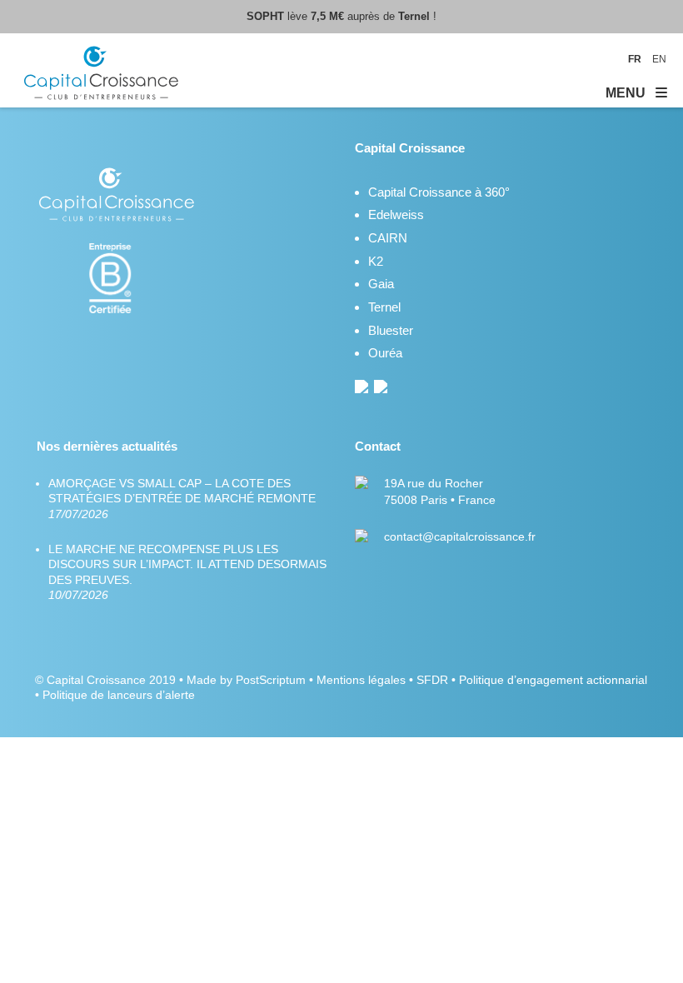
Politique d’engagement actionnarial (553, 679)
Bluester (390, 330)
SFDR (432, 679)
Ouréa (385, 353)
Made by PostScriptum (246, 679)
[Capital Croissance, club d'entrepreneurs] (103, 75)
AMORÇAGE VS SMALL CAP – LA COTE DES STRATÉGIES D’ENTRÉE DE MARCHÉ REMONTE (182, 498)
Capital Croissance (96, 679)
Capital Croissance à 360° (439, 192)
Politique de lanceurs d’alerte (118, 694)
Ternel (384, 307)
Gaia (381, 284)
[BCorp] (118, 309)
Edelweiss (396, 214)
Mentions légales (361, 679)
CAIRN (387, 238)
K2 (375, 261)
